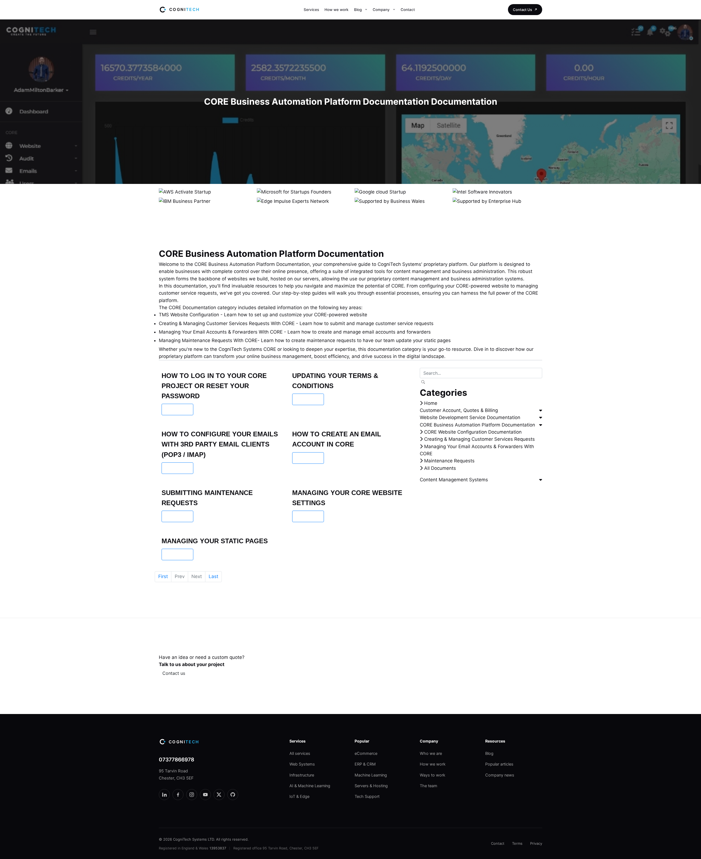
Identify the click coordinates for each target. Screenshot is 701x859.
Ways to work (432, 775)
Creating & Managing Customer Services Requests (479, 439)
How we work (336, 9)
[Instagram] (191, 794)
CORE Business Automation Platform (234, 264)
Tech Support (367, 796)
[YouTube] (205, 794)
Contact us (173, 673)
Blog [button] (358, 9)
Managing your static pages (215, 541)
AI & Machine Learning (309, 785)
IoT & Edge (299, 796)
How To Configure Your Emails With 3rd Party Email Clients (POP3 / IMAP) (220, 444)
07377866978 (176, 759)
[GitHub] (232, 794)
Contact (408, 9)
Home (430, 403)
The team (428, 785)
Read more (177, 409)
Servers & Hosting (371, 785)
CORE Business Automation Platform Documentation (477, 425)
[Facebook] (178, 794)
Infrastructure (301, 775)
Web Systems (302, 764)
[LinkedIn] (164, 794)
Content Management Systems (454, 479)
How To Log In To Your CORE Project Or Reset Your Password (214, 386)
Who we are (431, 753)
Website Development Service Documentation (470, 417)
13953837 (217, 848)
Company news (499, 775)
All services (299, 753)
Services (311, 9)
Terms (517, 843)
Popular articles (499, 764)
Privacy (536, 843)
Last (213, 576)
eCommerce (366, 753)
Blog (489, 753)
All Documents (439, 468)
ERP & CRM (365, 764)
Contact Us (522, 9)
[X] (219, 794)
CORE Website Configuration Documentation (472, 432)
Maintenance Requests (449, 460)
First (163, 576)
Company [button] (381, 9)
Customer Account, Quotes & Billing (459, 410)
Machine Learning (371, 775)
